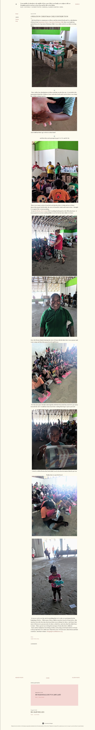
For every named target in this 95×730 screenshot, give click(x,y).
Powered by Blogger (49, 723)
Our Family (27, 7)
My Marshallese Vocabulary (48, 695)
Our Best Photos (36, 7)
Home (47, 678)
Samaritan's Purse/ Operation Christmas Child (50, 22)
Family (17, 19)
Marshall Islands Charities (50, 7)
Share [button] (16, 13)
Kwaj (16, 21)
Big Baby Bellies (37, 712)
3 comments (36, 714)
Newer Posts (19, 677)
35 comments (41, 697)
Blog (21, 7)
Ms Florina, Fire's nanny (41, 211)
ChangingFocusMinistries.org (55, 631)
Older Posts (76, 677)
